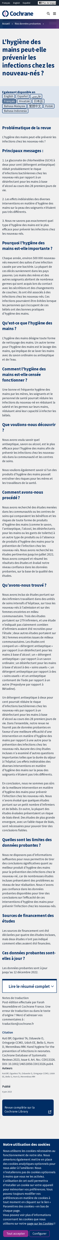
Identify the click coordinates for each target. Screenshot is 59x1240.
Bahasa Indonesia (15, 111)
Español (26, 2)
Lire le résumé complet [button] (29, 986)
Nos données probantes (28, 23)
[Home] (17, 13)
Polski (49, 106)
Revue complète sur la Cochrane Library (20, 1109)
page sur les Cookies (40, 1223)
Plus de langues (49, 2)
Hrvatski (24, 101)
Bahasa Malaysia (14, 106)
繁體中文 (35, 106)
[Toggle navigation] (54, 13)
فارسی (36, 96)
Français (6, 2)
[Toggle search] (48, 13)
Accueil (6, 23)
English (16, 2)
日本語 (38, 101)
